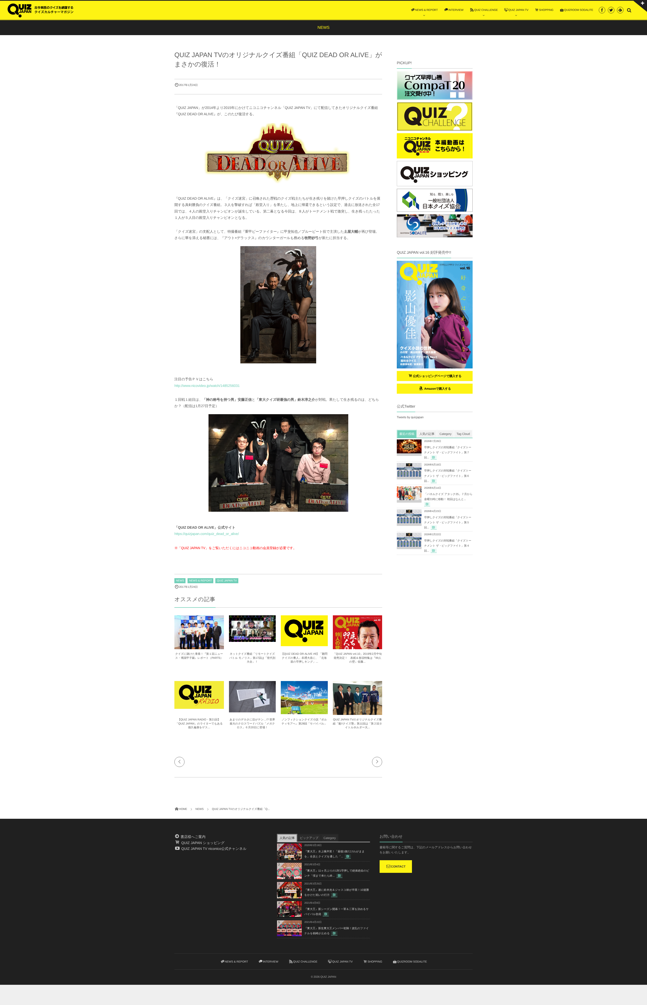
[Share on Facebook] (602, 10)
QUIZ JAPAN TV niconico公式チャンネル (213, 849)
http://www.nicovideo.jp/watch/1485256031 (207, 386)
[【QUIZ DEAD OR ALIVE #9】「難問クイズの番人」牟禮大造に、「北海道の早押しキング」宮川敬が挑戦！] (304, 644)
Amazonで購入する (437, 388)
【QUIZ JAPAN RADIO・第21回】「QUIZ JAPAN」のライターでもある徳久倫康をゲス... (199, 723)
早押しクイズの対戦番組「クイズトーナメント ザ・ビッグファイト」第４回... (447, 545)
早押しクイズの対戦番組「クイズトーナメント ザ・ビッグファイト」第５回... (447, 522)
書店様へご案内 (192, 837)
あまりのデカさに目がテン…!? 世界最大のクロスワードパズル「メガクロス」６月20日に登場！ (252, 723)
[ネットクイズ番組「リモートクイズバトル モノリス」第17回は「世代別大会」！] (252, 639)
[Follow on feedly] (620, 10)
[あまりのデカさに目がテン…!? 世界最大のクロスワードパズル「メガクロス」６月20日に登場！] (252, 710)
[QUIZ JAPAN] (40, 9)
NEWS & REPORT (200, 580)
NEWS (180, 580)
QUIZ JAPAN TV (227, 580)
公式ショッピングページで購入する (437, 376)
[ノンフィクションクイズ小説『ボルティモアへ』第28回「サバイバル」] (304, 712)
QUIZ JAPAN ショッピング (202, 843)
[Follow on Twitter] (611, 10)
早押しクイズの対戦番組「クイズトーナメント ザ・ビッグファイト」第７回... (447, 452)
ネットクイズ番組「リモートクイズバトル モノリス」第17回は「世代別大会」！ (252, 657)
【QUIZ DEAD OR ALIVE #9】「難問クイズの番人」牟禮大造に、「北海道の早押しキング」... (304, 657)
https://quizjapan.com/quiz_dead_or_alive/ (206, 534)
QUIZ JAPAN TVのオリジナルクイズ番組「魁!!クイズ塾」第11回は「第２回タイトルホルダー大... (357, 723)
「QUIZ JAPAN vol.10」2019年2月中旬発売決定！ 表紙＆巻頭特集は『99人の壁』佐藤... (357, 657)
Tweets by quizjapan (410, 417)
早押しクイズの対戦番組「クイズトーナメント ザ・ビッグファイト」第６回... (447, 475)
